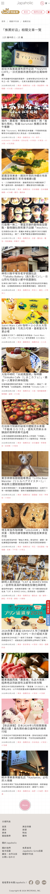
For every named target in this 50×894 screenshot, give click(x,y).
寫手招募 (6, 850)
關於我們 (6, 847)
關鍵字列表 (14, 21)
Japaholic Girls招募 (32, 850)
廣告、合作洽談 (9, 853)
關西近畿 (38, 11)
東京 (26, 11)
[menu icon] (3, 3)
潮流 (4, 829)
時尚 (24, 832)
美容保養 (26, 826)
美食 (4, 832)
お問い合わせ (8, 856)
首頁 (3, 21)
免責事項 (26, 847)
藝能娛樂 (6, 835)
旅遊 (24, 829)
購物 (24, 835)
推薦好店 (27, 21)
